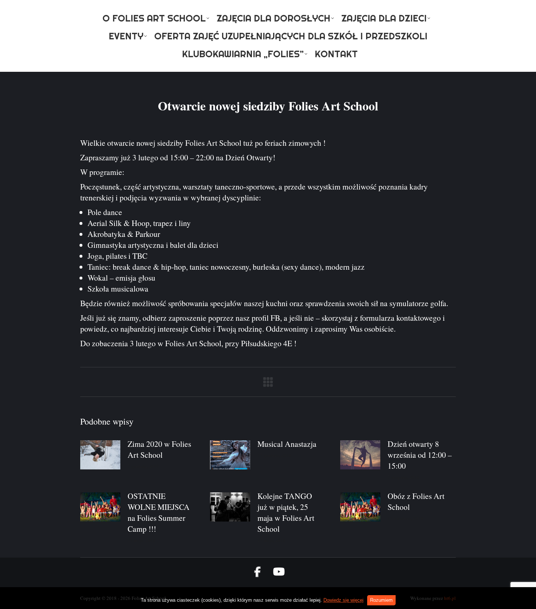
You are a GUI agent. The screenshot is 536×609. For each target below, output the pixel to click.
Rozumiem (381, 600)
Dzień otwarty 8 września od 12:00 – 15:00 (420, 454)
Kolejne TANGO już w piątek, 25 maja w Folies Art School (285, 512)
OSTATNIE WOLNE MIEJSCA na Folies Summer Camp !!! (159, 512)
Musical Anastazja (286, 443)
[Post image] (100, 454)
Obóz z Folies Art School (416, 501)
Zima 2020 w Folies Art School (159, 449)
